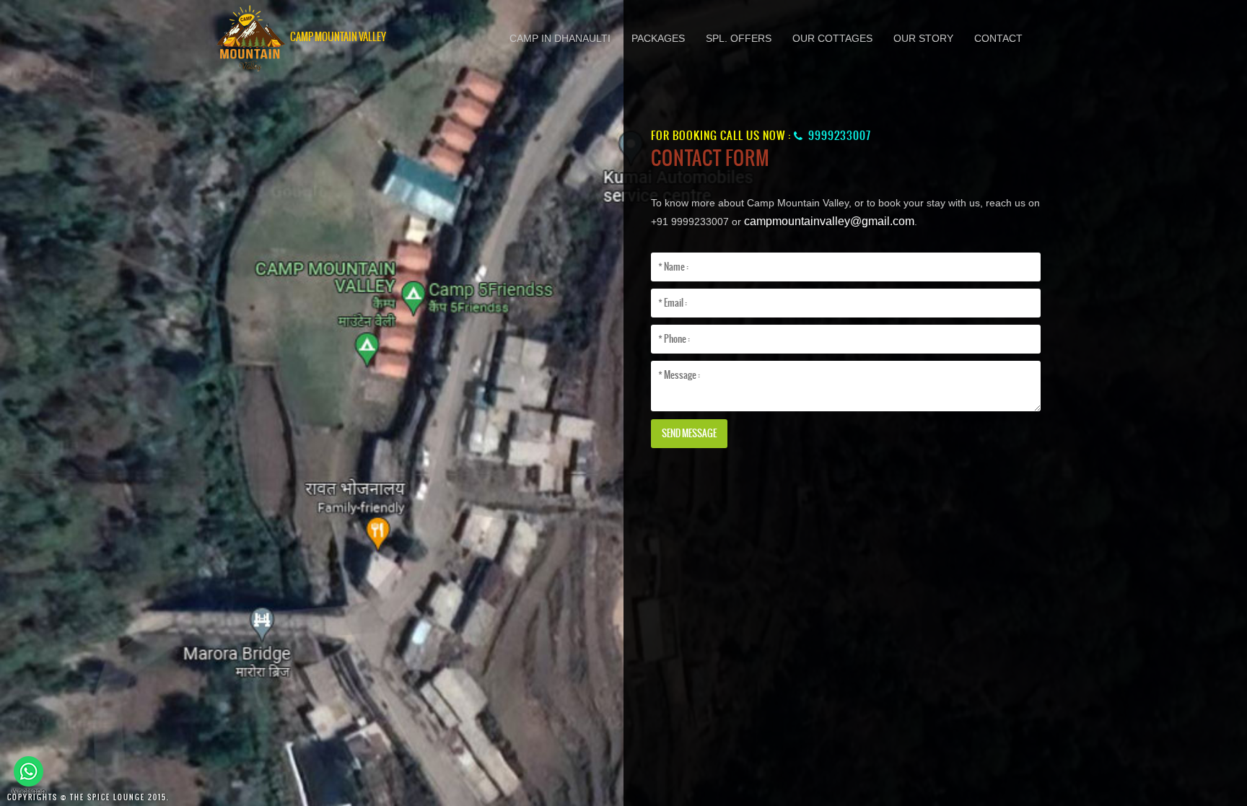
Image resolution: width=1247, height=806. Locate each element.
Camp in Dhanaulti (560, 38)
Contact (998, 38)
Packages (658, 38)
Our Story (923, 38)
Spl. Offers (738, 38)
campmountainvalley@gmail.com (829, 221)
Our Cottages (832, 38)
